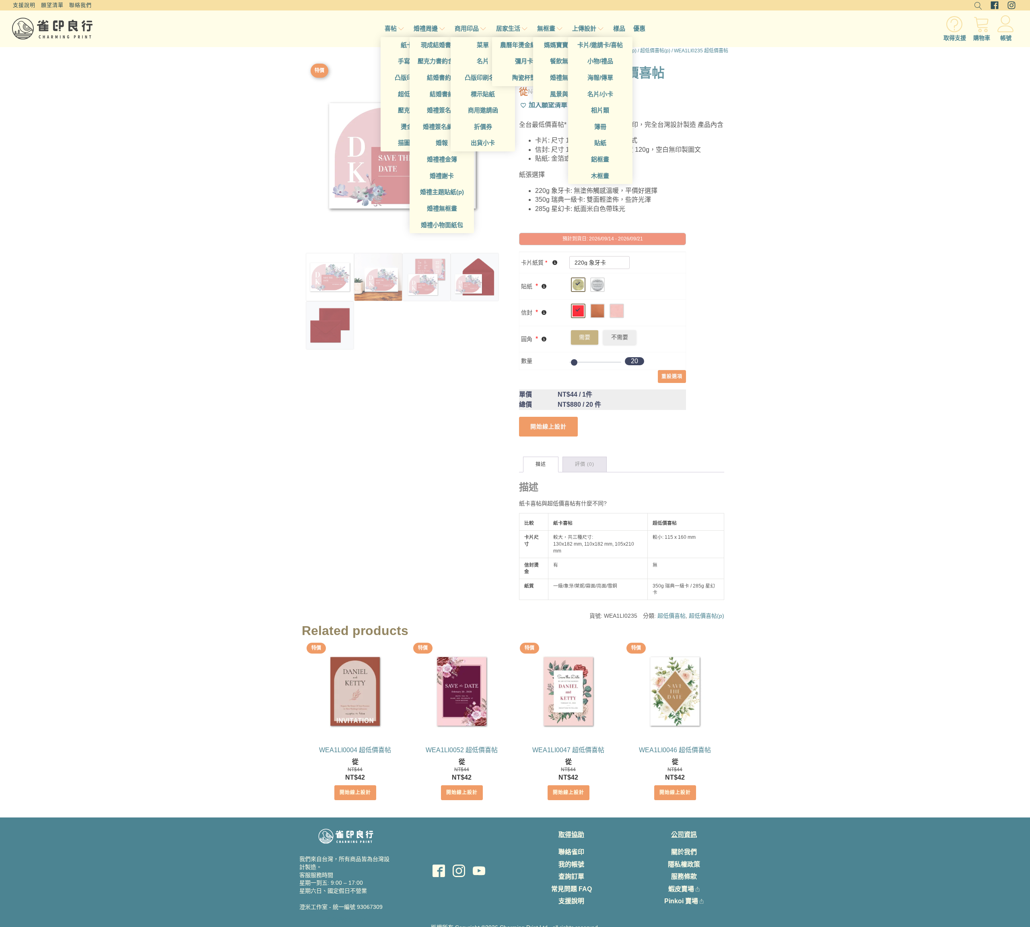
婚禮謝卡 (442, 175)
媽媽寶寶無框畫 (565, 44)
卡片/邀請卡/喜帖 (600, 44)
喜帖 (391, 28)
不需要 (619, 337)
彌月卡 (524, 61)
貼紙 (600, 142)
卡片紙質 (534, 262)
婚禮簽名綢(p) (442, 126)
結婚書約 (442, 94)
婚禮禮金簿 (442, 159)
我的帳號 (571, 864)
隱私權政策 (684, 864)
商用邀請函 (483, 110)
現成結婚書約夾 (442, 44)
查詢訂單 (571, 876)
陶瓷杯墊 (524, 77)
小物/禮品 (600, 61)
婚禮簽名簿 (442, 110)
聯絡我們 (80, 5)
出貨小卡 (483, 142)
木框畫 (600, 175)
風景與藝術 (565, 94)
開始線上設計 (355, 792)
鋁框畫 (600, 159)
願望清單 (52, 5)
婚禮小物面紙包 (442, 224)
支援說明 (24, 5)
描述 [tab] (541, 464)
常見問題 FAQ (571, 889)
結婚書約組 (442, 77)
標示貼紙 (483, 94)
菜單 (483, 44)
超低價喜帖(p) (655, 51)
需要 (584, 337)
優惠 (639, 28)
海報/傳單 (600, 77)
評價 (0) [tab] (584, 464)
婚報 (442, 142)
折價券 (483, 126)
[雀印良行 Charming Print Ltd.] (52, 28)
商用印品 (467, 28)
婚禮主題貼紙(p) (442, 191)
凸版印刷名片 (483, 77)
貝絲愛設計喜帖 (346, 920)
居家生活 (508, 28)
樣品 (619, 28)
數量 (526, 361)
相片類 (600, 110)
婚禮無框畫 (442, 208)
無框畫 (546, 28)
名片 (483, 61)
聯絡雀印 (571, 851)
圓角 (526, 339)
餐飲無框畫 (565, 61)
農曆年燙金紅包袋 (524, 44)
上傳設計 (584, 28)
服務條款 (684, 876)
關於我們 (684, 851)
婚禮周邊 (426, 28)
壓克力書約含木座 (442, 61)
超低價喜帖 (671, 615)
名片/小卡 (600, 94)
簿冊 (600, 126)
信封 (526, 312)
